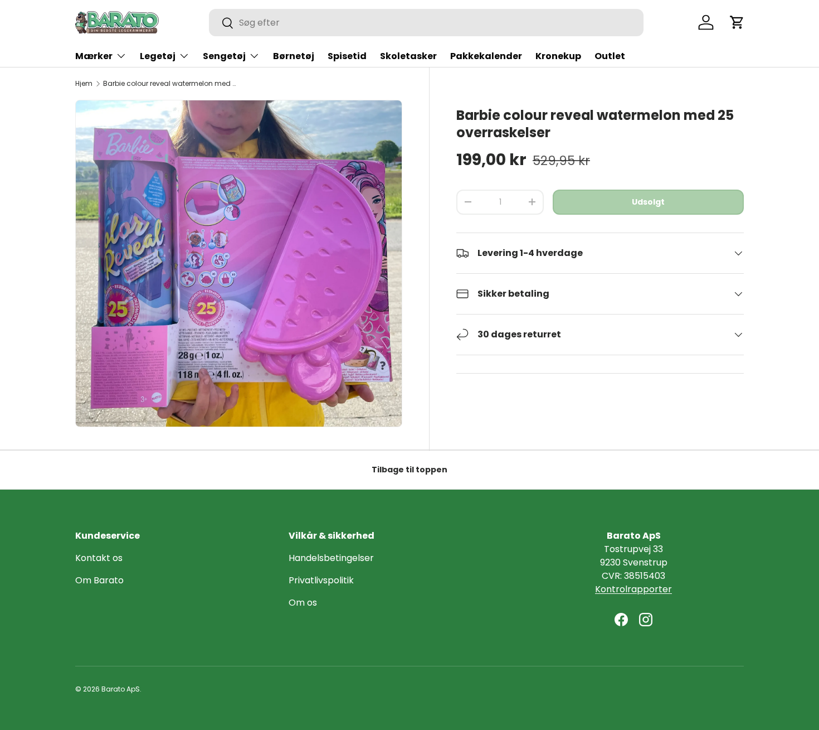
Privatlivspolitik (321, 580)
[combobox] (426, 22)
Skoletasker (408, 56)
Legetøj (158, 56)
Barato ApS (120, 689)
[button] (737, 22)
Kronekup (558, 56)
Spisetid (347, 56)
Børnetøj (293, 56)
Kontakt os (99, 558)
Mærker (94, 56)
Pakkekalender (486, 56)
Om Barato (99, 580)
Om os (303, 602)
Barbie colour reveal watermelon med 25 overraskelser (170, 83)
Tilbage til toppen (409, 469)
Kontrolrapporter (633, 589)
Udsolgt (648, 201)
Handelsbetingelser (331, 558)
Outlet (609, 56)
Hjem (83, 83)
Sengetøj (224, 56)
